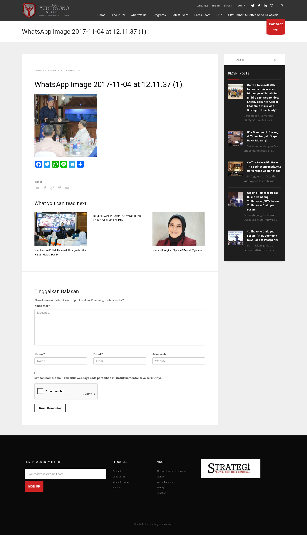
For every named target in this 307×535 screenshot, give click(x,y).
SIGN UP (34, 486)
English (216, 5)
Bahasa (228, 5)
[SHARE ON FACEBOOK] (45, 188)
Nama (39, 354)
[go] (275, 60)
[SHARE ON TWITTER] (37, 188)
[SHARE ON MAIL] (67, 188)
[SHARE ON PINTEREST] (59, 188)
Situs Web (159, 354)
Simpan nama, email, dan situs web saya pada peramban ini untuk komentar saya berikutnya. (98, 378)
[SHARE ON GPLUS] (52, 188)
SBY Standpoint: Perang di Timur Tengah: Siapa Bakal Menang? (262, 136)
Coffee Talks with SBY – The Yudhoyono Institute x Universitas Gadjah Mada (264, 166)
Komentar (42, 306)
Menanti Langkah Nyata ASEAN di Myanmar (177, 250)
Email (98, 354)
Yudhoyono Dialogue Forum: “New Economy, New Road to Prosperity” (263, 235)
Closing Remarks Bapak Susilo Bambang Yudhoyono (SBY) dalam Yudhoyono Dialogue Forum (263, 201)
